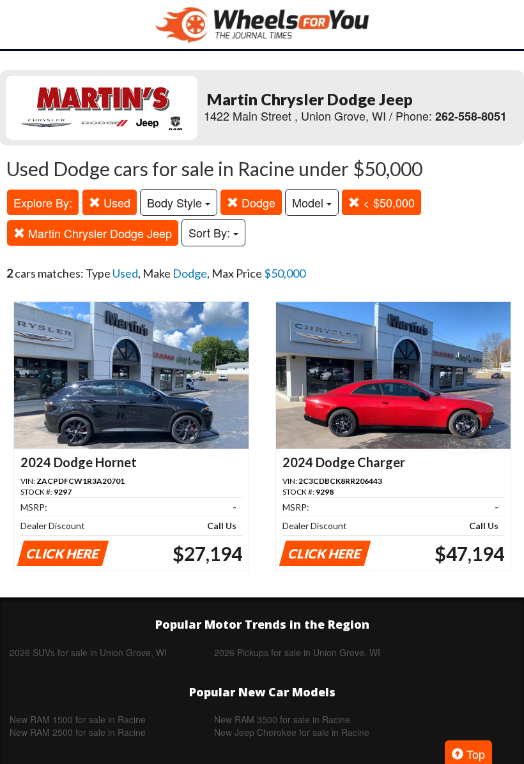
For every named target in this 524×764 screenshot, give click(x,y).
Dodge (256, 202)
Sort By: (211, 232)
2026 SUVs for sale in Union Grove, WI (88, 652)
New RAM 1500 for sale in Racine (78, 719)
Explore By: (42, 202)
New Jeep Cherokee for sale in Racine (291, 732)
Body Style (176, 202)
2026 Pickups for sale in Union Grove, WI (297, 652)
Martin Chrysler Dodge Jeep (98, 233)
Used (115, 202)
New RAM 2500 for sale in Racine (78, 732)
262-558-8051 (471, 116)
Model (309, 202)
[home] (262, 24)
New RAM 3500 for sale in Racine (282, 719)
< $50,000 (387, 202)
